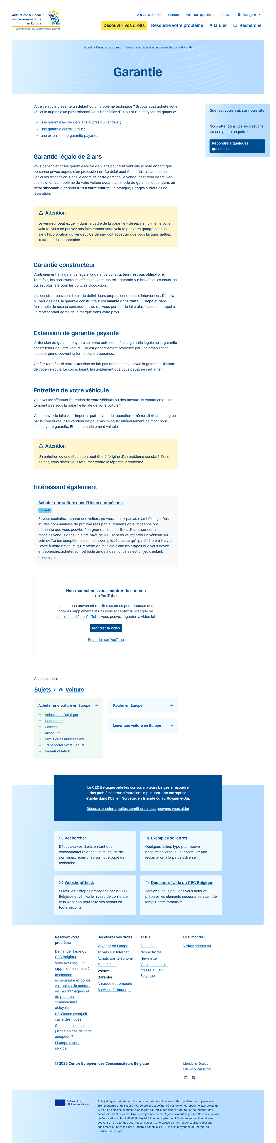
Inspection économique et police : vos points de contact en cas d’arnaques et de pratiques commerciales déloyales (73, 991)
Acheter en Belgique (61, 715)
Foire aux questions (200, 15)
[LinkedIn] (185, 1077)
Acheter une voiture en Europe (158, 47)
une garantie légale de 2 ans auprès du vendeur (80, 122)
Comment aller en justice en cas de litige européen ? (73, 1031)
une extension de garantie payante (69, 136)
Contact (174, 15)
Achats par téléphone (115, 958)
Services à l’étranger (114, 990)
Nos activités (151, 952)
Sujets (42, 689)
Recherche (250, 25)
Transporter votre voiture (64, 745)
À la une (218, 25)
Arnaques (52, 733)
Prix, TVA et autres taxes (64, 739)
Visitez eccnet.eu (197, 946)
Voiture (130, 47)
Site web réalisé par (197, 1069)
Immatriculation (57, 751)
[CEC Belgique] (36, 20)
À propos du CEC (149, 15)
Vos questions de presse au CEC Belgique (154, 970)
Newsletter (149, 958)
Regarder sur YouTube (106, 640)
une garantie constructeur (62, 129)
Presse (226, 15)
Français (249, 15)
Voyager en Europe (113, 946)
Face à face (107, 965)
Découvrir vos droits (124, 25)
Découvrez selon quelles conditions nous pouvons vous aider (138, 809)
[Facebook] (193, 1077)
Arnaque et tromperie (115, 984)
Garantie (51, 727)
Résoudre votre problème (177, 25)
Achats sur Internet (113, 952)
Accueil (88, 47)
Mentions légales (195, 1063)
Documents (54, 721)
